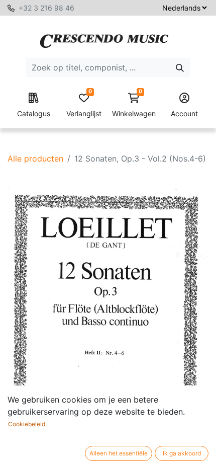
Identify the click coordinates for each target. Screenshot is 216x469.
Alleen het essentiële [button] (118, 453)
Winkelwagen (134, 105)
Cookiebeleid (26, 424)
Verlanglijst (83, 105)
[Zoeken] (179, 67)
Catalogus (33, 113)
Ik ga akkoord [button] (182, 453)
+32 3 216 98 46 (46, 8)
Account (184, 113)
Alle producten (35, 158)
